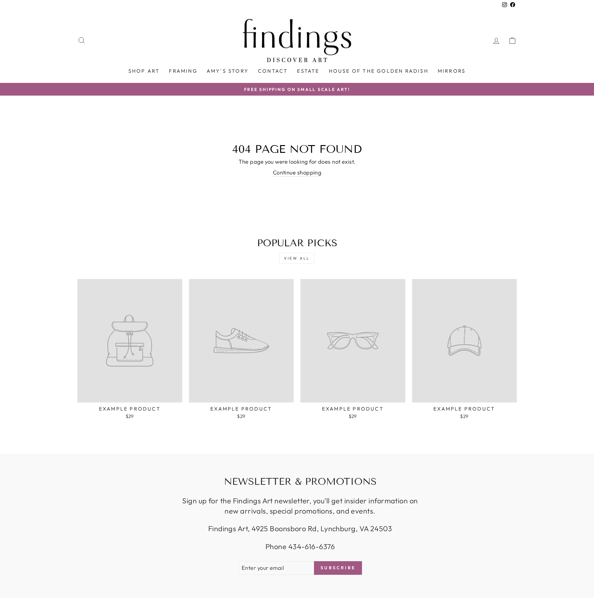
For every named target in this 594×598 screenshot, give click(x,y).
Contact (273, 71)
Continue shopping (297, 172)
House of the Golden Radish (378, 71)
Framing (183, 71)
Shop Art (144, 71)
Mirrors (452, 71)
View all (297, 258)
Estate (308, 71)
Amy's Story (228, 71)
